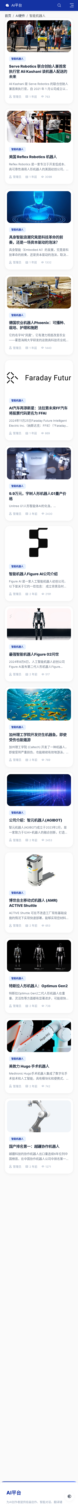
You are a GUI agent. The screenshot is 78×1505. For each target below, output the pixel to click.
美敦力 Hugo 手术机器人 (29, 1066)
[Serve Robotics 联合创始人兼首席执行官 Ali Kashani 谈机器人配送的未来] (39, 36)
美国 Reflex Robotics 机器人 (33, 157)
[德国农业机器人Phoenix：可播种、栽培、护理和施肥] (39, 293)
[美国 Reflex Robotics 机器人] (39, 127)
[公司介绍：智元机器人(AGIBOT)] (39, 790)
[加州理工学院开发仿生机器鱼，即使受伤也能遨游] (39, 704)
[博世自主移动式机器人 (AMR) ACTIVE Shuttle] (39, 870)
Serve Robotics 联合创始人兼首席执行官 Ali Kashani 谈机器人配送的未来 (38, 71)
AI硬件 (20, 16)
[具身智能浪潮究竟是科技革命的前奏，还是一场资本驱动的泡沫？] (39, 207)
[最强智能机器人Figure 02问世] (39, 624)
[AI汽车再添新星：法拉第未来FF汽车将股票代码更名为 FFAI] (39, 378)
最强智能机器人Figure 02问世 (34, 654)
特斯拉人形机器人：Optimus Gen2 (38, 986)
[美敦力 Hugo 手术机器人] (39, 1036)
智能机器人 (17, 58)
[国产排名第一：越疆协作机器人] (39, 1116)
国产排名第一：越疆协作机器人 (34, 1146)
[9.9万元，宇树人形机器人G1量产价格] (39, 463)
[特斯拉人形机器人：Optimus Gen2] (39, 956)
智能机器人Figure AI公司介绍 (33, 574)
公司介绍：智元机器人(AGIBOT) (35, 820)
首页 (8, 16)
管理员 (17, 96)
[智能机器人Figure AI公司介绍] (39, 544)
